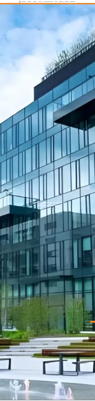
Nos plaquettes (93, 321)
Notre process (71, 3)
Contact (76, 3)
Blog (67, 3)
